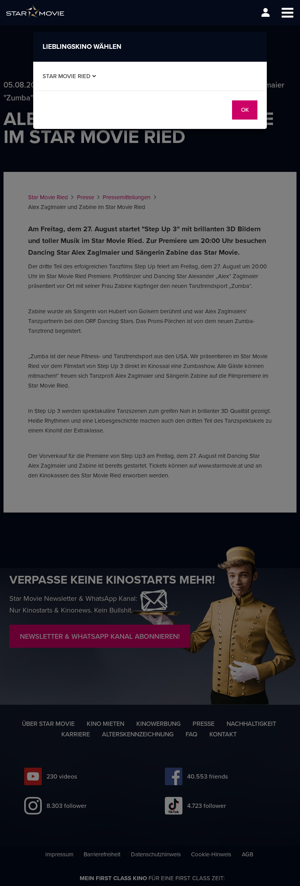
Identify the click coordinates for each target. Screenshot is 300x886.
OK (245, 109)
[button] (287, 12)
